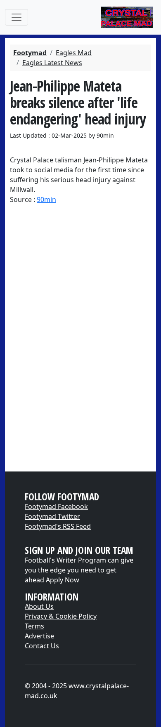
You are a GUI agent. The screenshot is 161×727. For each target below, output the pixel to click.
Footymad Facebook (56, 506)
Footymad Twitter (52, 516)
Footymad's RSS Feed (58, 526)
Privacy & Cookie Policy (61, 616)
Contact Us (42, 645)
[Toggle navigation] (16, 17)
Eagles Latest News (52, 62)
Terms (34, 626)
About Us (39, 606)
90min (46, 199)
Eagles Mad (74, 52)
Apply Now (62, 579)
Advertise (39, 635)
